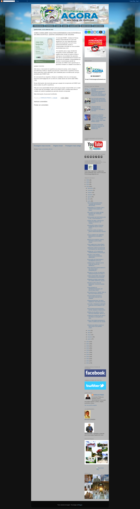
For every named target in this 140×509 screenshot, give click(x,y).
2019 (87, 348)
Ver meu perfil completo (91, 405)
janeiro (89, 339)
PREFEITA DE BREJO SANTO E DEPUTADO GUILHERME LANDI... (95, 326)
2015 (87, 356)
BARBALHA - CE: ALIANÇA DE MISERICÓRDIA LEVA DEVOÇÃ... (96, 252)
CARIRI (58, 26)
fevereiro (90, 337)
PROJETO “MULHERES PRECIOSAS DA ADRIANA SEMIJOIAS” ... (94, 256)
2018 (87, 350)
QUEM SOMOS (98, 26)
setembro (90, 194)
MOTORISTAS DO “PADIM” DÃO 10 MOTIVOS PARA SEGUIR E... (96, 293)
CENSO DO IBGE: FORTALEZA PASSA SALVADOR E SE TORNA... (95, 222)
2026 (87, 180)
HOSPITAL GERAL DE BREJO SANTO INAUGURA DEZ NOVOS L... (96, 231)
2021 (87, 343)
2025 (87, 182)
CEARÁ (65, 26)
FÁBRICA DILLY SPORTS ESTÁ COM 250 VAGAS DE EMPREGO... (95, 264)
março (89, 334)
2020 (87, 346)
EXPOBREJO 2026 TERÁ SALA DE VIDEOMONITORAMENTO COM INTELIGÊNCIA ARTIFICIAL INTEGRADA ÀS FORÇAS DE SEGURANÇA (98, 92)
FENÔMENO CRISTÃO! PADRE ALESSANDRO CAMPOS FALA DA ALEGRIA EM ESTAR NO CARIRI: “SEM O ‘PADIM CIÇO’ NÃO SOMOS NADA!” (98, 118)
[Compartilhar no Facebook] (66, 98)
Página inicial (58, 146)
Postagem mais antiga (73, 146)
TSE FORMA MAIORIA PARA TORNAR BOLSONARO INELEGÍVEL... (94, 204)
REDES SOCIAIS (86, 26)
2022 (87, 341)
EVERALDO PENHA (98, 394)
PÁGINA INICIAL (38, 26)
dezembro (90, 188)
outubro (90, 192)
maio (89, 330)
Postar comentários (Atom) (45, 149)
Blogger (80, 505)
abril (89, 332)
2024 (87, 184)
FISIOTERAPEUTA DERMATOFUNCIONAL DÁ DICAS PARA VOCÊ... (94, 289)
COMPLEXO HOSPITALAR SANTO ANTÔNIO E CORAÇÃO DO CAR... (96, 317)
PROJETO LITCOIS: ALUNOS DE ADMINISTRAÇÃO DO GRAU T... (96, 273)
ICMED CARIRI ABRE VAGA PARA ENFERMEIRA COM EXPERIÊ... (96, 276)
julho (89, 199)
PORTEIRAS (49, 26)
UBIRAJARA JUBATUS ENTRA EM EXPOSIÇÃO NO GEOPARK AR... (96, 248)
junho (89, 201)
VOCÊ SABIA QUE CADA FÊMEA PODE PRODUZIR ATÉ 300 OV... (96, 245)
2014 (87, 358)
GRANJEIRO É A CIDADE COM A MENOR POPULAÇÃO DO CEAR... (95, 209)
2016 (87, 354)
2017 (87, 352)
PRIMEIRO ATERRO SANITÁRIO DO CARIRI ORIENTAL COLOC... (96, 280)
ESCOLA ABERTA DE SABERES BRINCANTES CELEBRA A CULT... (95, 236)
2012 (87, 363)
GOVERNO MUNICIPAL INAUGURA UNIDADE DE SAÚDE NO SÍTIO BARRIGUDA (97, 126)
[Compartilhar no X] (64, 98)
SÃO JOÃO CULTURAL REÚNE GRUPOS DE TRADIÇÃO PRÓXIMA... (95, 214)
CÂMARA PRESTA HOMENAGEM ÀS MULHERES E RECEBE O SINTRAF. (98, 108)
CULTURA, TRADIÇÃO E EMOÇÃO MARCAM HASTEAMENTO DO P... (96, 305)
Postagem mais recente (42, 146)
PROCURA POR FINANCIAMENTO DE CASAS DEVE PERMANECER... (96, 269)
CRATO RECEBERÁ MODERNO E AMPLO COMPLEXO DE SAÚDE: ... (96, 322)
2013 (87, 361)
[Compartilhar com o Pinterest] (67, 98)
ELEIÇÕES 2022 (74, 26)
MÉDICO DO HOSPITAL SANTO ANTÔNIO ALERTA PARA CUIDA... (95, 241)
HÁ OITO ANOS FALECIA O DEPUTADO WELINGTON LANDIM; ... (94, 297)
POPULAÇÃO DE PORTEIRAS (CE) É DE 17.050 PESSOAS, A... (96, 218)
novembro (90, 190)
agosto (89, 196)
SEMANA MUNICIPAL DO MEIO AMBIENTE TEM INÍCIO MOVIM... (96, 301)
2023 (87, 186)
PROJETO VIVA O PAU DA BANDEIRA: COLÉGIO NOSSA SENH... (95, 284)
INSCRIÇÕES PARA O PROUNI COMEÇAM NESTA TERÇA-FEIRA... (95, 227)
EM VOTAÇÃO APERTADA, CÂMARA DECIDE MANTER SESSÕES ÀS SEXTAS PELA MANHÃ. (98, 100)
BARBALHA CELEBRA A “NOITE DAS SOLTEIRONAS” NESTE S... (96, 313)
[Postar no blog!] (63, 98)
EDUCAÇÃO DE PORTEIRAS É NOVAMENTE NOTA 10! (95, 260)
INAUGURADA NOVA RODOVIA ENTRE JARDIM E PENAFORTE (96, 309)
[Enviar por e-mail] (61, 98)
